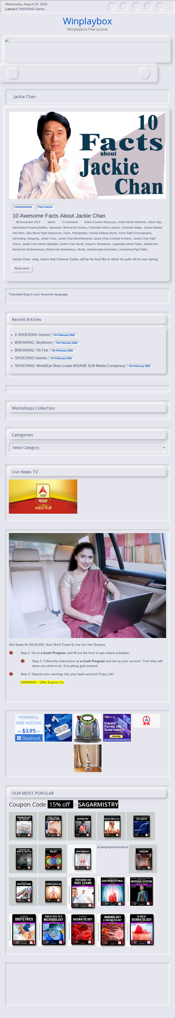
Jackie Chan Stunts (72, 244)
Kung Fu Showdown (98, 244)
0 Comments (70, 222)
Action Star (154, 222)
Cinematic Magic (131, 227)
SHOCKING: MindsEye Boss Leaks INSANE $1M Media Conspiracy (70, 366)
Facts (67, 233)
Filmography (80, 233)
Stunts (81, 249)
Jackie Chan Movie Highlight (40, 244)
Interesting (19, 238)
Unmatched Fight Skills (133, 249)
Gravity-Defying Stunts (103, 233)
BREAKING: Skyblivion (34, 342)
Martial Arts (151, 244)
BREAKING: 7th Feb (31, 350)
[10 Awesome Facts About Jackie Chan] (87, 114)
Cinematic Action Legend (104, 227)
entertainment (23, 207)
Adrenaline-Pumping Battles (30, 227)
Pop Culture (45, 207)
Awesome (55, 227)
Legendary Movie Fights (127, 244)
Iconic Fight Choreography (135, 233)
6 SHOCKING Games (30, 9)
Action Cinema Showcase (100, 222)
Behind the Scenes (75, 227)
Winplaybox (87, 21)
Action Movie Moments (132, 222)
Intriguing (33, 238)
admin (52, 222)
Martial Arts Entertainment (28, 249)
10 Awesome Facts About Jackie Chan (59, 216)
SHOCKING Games (31, 358)
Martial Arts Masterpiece (61, 249)
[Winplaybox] (13, 73)
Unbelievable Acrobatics (102, 249)
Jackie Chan (48, 238)
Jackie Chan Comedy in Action (112, 238)
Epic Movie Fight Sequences (44, 233)
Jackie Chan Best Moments (75, 238)
